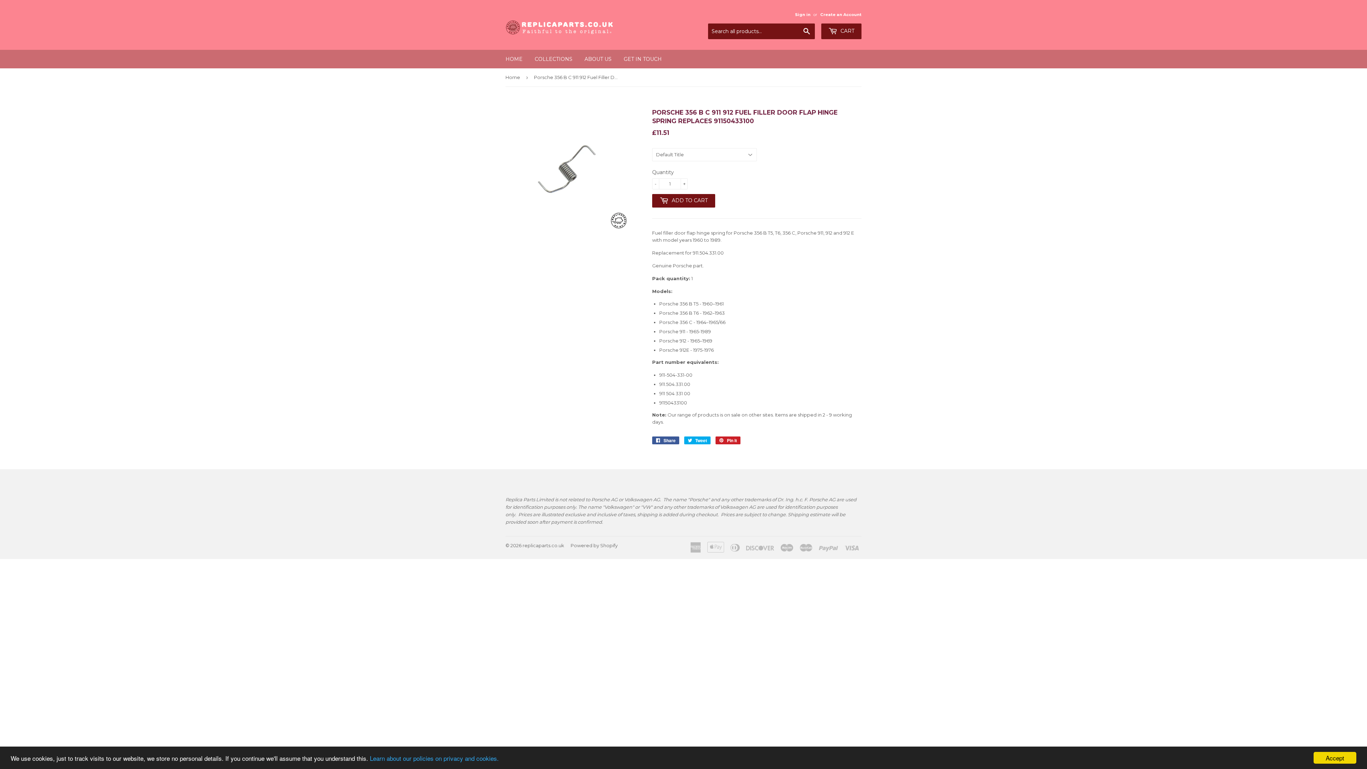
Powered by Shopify (594, 545)
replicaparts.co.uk (543, 545)
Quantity (663, 172)
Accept (1335, 757)
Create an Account (840, 14)
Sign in (803, 14)
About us (598, 59)
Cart (846, 31)
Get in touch (643, 59)
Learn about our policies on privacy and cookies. (434, 758)
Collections (553, 59)
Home (514, 59)
